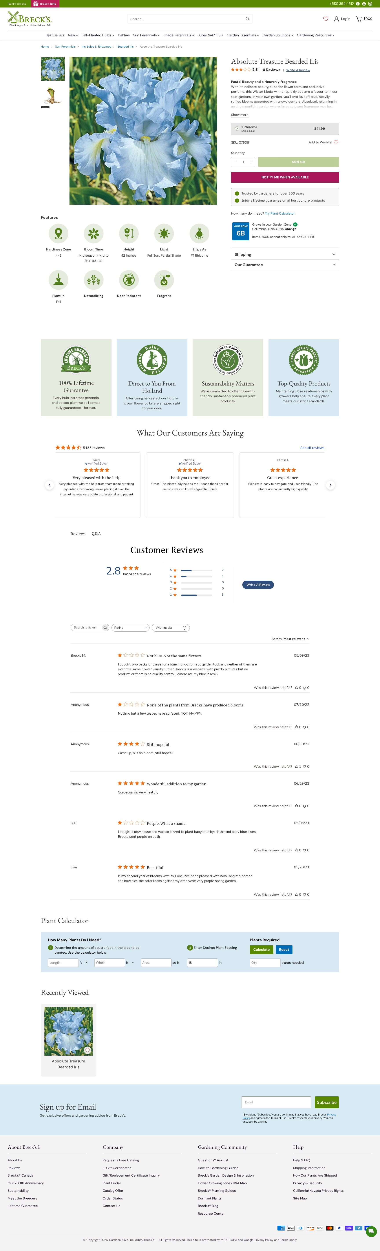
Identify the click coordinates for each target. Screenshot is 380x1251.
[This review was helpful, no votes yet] (296, 687)
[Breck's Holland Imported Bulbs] (152, 360)
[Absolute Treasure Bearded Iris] (143, 131)
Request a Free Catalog (121, 1160)
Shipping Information (309, 1168)
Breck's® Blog (208, 1206)
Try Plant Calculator (280, 213)
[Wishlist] (325, 19)
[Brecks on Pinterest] (364, 4)
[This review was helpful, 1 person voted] (296, 766)
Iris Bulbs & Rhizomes (96, 46)
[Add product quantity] (251, 162)
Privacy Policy (263, 1240)
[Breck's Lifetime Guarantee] (76, 360)
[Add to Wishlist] (87, 1050)
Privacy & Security (307, 1183)
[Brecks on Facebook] (358, 4)
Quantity (238, 153)
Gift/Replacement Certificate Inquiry (131, 1175)
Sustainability (18, 1190)
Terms (284, 1240)
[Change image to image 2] (53, 96)
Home (45, 46)
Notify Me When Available (285, 177)
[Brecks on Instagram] (370, 4)
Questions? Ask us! (213, 1160)
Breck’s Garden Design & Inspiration (226, 1175)
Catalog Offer (113, 1190)
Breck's (149, 1240)
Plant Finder (112, 1183)
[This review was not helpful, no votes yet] (304, 687)
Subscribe (327, 1102)
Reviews (14, 1168)
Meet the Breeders (22, 1198)
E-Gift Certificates (117, 1168)
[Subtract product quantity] (235, 162)
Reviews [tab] (78, 533)
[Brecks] (30, 19)
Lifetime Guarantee (23, 1206)
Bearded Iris (125, 46)
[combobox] (130, 628)
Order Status (113, 1198)
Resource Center (211, 1213)
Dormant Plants (210, 1198)
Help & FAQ (301, 1160)
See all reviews (312, 447)
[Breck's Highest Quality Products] (304, 360)
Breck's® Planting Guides (217, 1190)
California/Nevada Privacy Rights (318, 1190)
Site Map (300, 1198)
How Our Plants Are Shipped (315, 1175)
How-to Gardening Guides (218, 1168)
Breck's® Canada (20, 1175)
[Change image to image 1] (53, 69)
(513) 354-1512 (342, 3)
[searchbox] (86, 627)
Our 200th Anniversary (26, 1183)
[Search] (247, 19)
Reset (284, 949)
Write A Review (258, 585)
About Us (15, 1160)
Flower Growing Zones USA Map (222, 1183)
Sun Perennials (65, 46)
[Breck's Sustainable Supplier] (228, 360)
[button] (49, 485)
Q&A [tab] (96, 533)
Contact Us (111, 1206)
